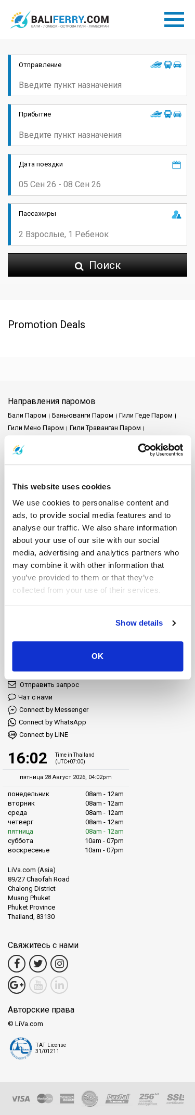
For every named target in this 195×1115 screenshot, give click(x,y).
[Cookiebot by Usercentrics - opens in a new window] (139, 450)
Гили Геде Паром (146, 415)
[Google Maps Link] (16, 985)
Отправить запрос (48, 685)
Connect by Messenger (53, 710)
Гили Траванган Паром (105, 428)
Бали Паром (27, 415)
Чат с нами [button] (35, 697)
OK (97, 656)
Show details (139, 622)
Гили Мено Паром (36, 428)
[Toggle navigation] (176, 17)
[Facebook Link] (16, 964)
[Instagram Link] (59, 964)
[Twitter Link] (38, 964)
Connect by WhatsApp (52, 722)
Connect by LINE (43, 734)
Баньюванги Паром (82, 415)
